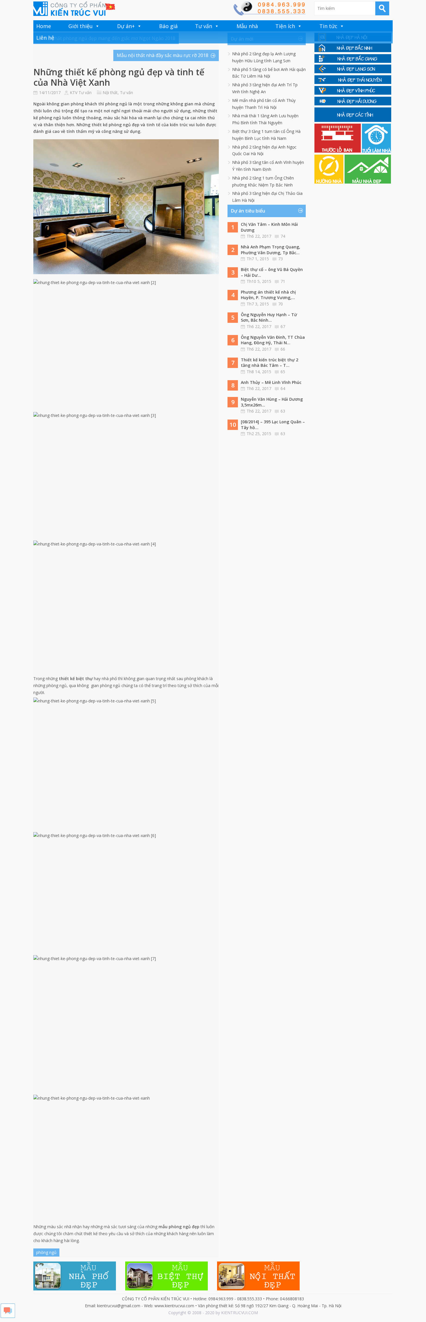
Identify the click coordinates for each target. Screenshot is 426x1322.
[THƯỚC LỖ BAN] (338, 151)
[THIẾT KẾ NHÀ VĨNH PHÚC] (352, 93)
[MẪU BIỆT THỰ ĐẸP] (166, 1289)
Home (43, 26)
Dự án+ (126, 26)
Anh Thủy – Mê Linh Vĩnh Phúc (271, 382)
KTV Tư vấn (81, 92)
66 (283, 349)
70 (280, 304)
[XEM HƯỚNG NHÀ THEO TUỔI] (329, 182)
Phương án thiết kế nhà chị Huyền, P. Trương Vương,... (268, 295)
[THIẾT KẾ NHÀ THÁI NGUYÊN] (352, 82)
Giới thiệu (80, 26)
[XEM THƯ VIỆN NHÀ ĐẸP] (368, 182)
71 (283, 281)
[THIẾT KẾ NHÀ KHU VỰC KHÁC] (352, 120)
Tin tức (328, 26)
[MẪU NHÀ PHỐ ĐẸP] (74, 1289)
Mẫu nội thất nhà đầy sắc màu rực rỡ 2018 (162, 55)
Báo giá (168, 26)
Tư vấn (203, 26)
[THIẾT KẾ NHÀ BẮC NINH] (352, 50)
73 (280, 258)
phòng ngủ (46, 1252)
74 (283, 236)
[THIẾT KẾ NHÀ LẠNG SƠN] (352, 71)
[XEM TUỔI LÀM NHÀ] (376, 151)
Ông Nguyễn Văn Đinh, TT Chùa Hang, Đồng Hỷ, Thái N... (273, 340)
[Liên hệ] (269, 14)
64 (283, 388)
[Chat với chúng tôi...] (8, 1316)
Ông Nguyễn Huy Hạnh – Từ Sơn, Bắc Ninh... (269, 317)
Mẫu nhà (247, 26)
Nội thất (110, 92)
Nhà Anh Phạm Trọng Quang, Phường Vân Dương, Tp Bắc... (270, 249)
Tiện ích (285, 26)
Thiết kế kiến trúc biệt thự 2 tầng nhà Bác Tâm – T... (269, 362)
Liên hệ (45, 37)
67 (283, 326)
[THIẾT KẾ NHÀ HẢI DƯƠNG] (352, 104)
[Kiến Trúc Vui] (74, 8)
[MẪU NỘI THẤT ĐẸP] (258, 1289)
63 (283, 411)
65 (283, 371)
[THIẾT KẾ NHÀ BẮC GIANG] (352, 61)
